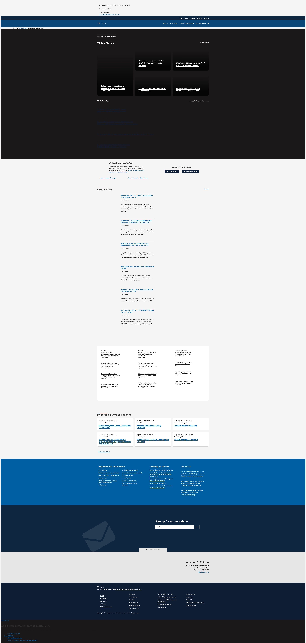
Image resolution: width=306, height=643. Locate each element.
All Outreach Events (104, 452)
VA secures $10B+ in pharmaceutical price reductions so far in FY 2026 (125, 134)
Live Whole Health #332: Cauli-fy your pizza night (109, 385)
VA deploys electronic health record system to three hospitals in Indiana (111, 110)
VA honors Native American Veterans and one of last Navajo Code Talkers (147, 384)
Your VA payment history (129, 481)
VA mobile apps (126, 478)
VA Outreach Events (106, 607)
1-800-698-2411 (203, 572)
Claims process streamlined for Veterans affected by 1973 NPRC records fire (113, 88)
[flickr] (208, 562)
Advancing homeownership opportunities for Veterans (147, 374)
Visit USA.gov (135, 613)
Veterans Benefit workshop (185, 425)
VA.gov (102, 596)
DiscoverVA (103, 601)
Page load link (5, 621)
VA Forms (132, 594)
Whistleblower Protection (165, 594)
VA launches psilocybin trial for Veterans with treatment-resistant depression (113, 145)
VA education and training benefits (132, 473)
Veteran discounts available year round (161, 470)
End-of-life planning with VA (158, 483)
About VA (132, 600)
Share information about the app (138, 178)
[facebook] (197, 562)
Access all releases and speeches (199, 101)
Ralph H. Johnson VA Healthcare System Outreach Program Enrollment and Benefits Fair (115, 441)
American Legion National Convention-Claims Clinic (115, 426)
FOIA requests (190, 594)
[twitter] (190, 562)
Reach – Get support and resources (129, 484)
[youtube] (187, 562)
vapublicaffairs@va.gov (189, 495)
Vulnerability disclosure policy (195, 603)
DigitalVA (103, 604)
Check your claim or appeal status (108, 475)
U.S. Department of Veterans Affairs (128, 589)
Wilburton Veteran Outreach (186, 439)
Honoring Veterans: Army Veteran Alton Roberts (184, 363)
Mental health (102, 478)
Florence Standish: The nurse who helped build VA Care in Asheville (135, 244)
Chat (14, 638)
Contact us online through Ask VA (191, 485)
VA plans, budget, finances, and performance (167, 601)
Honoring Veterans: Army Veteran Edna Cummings (184, 373)
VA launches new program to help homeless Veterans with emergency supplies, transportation (117, 123)
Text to (8, 636)
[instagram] (201, 562)
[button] (109, 15)
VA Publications (133, 597)
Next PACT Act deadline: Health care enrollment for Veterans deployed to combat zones (160, 474)
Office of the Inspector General (167, 597)
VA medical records (127, 475)
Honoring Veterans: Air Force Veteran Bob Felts (183, 353)
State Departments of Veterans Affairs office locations (107, 482)
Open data (189, 600)
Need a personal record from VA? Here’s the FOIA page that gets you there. (150, 63)
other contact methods (190, 476)
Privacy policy (162, 607)
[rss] (194, 562)
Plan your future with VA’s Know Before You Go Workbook (137, 196)
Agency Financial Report (165, 604)
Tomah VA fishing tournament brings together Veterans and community (136, 221)
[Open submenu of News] (167, 23)
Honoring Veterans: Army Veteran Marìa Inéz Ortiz (184, 382)
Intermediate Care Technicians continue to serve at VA (137, 311)
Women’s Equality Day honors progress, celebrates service (137, 290)
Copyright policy (191, 605)
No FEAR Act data (134, 608)
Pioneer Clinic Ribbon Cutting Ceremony (149, 426)
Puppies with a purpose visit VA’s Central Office (137, 267)
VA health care (102, 485)
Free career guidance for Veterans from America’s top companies (161, 487)
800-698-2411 (186, 474)
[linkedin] (204, 562)
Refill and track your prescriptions (108, 473)
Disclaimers (189, 597)
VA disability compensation (130, 470)
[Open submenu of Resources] (177, 23)
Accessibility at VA (134, 605)
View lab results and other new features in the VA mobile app (188, 89)
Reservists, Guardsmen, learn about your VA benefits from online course (147, 364)
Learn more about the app (108, 178)
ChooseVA (103, 598)
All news (206, 189)
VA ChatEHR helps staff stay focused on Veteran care (152, 89)
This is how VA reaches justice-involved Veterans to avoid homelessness (110, 375)
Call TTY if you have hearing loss (22, 640)
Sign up (197, 526)
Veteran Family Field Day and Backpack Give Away (153, 440)
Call (13, 634)
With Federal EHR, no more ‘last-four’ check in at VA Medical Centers (190, 64)
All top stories (204, 42)
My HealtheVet (102, 470)
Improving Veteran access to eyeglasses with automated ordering (161, 480)
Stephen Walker (23, 28)
